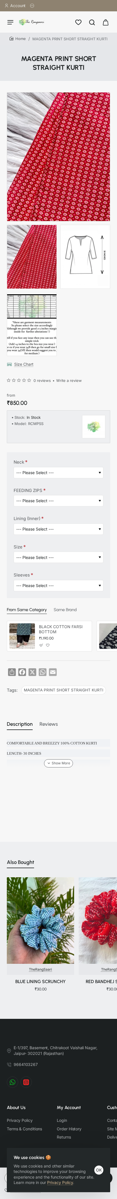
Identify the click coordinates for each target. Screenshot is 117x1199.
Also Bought (20, 862)
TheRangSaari (40, 969)
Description (20, 724)
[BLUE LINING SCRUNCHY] (40, 920)
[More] (32, 6)
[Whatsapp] (12, 1082)
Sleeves (22, 575)
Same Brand (65, 609)
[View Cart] (105, 22)
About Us (16, 1107)
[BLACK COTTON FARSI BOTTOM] (22, 636)
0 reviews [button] (42, 380)
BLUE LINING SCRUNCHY (40, 981)
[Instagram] (26, 1082)
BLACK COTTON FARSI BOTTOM (61, 629)
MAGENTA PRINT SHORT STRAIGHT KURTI (63, 690)
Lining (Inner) (27, 518)
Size (18, 547)
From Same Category (27, 609)
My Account (69, 1107)
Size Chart (24, 364)
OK (99, 1170)
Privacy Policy (60, 1182)
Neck (19, 462)
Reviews (48, 724)
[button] (41, 645)
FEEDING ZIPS (28, 490)
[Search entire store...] (92, 22)
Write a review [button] (69, 380)
